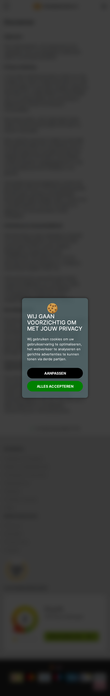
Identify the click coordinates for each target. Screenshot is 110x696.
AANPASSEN (55, 373)
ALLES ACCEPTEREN (55, 386)
